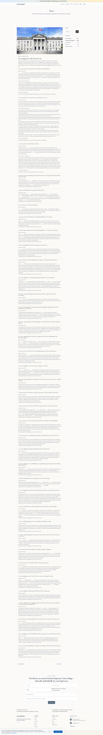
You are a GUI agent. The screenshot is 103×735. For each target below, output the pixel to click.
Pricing (35, 722)
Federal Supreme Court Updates (59, 688)
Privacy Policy (14, 732)
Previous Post (21, 663)
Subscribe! (51, 702)
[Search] (77, 31)
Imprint (53, 722)
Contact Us (76, 4)
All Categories (72, 38)
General (72, 44)
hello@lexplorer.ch (76, 723)
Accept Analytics (58, 731)
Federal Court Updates (72, 40)
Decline (49, 731)
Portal (40, 186)
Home (35, 719)
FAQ (53, 721)
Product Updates (72, 46)
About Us (68, 4)
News (72, 4)
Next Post (59, 663)
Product (62, 4)
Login (84, 4)
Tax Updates (72, 42)
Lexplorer (21, 56)
